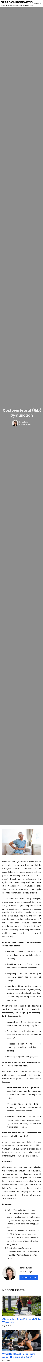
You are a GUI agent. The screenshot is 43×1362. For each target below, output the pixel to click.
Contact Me (29, 1277)
